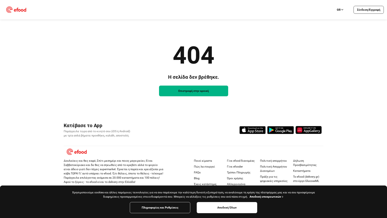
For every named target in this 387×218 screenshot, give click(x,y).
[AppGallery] (308, 130)
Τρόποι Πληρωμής (239, 172)
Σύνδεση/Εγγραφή (368, 9)
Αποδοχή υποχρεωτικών (265, 196)
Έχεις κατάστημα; (205, 184)
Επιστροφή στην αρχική (193, 90)
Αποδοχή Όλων (227, 207)
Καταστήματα (301, 170)
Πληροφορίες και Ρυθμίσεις (160, 207)
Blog (197, 178)
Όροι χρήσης (235, 178)
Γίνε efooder (235, 166)
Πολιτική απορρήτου (273, 160)
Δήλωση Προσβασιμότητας (305, 163)
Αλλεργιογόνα (236, 184)
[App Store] (252, 130)
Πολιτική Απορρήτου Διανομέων (273, 168)
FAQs (197, 172)
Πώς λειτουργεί (204, 166)
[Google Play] (280, 130)
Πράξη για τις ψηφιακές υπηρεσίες (274, 178)
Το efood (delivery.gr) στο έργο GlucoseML (306, 178)
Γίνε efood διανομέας (241, 160)
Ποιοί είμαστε (203, 160)
